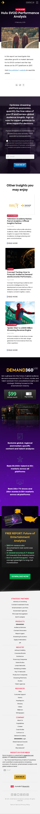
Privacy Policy (25, 804)
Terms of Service (15, 804)
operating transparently (20, 136)
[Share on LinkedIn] (16, 85)
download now (20, 577)
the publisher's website (17, 70)
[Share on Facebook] (23, 85)
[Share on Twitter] (20, 85)
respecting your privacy (18, 133)
